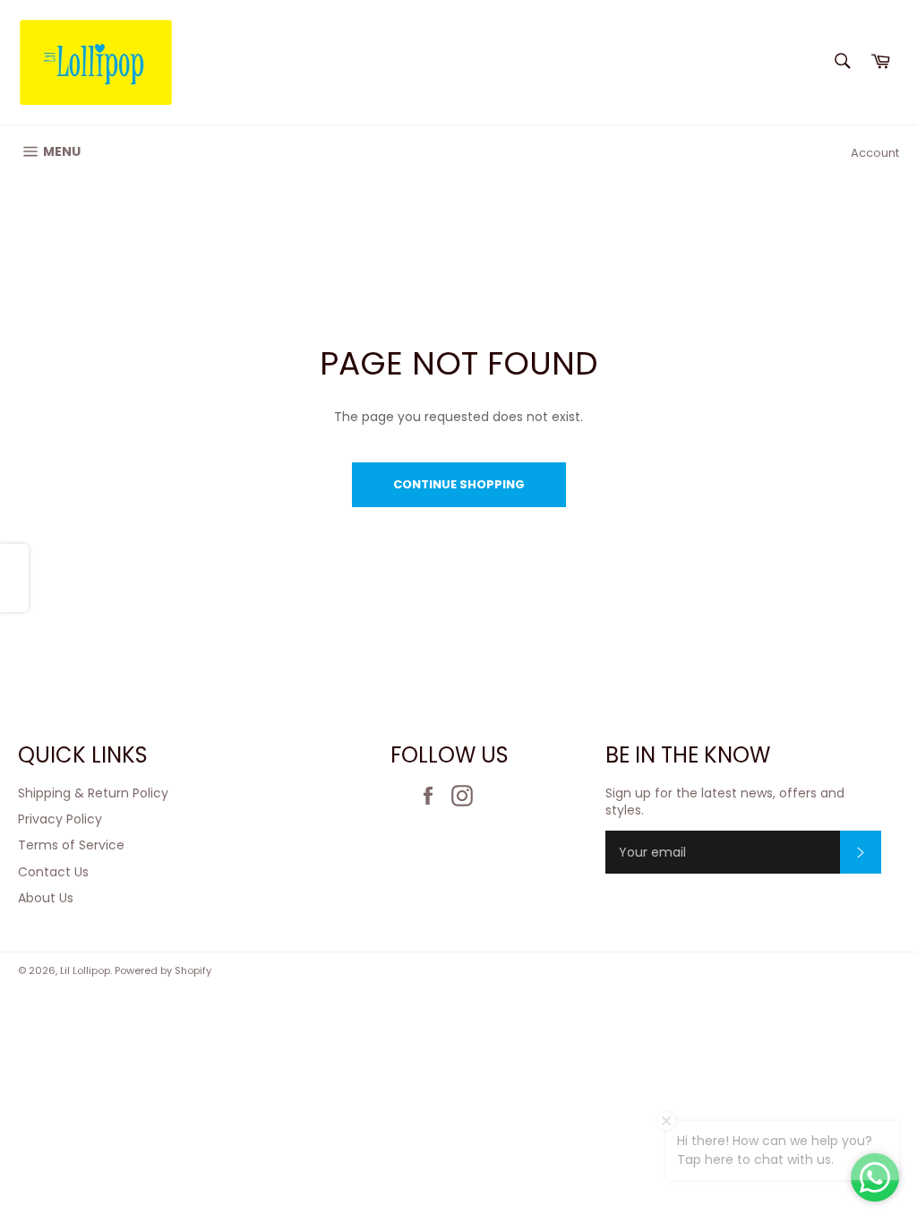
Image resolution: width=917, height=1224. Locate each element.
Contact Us (53, 872)
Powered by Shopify (163, 970)
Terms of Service (71, 845)
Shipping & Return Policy (93, 793)
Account (875, 152)
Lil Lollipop (85, 970)
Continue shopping (459, 484)
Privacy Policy (60, 819)
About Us (45, 898)
